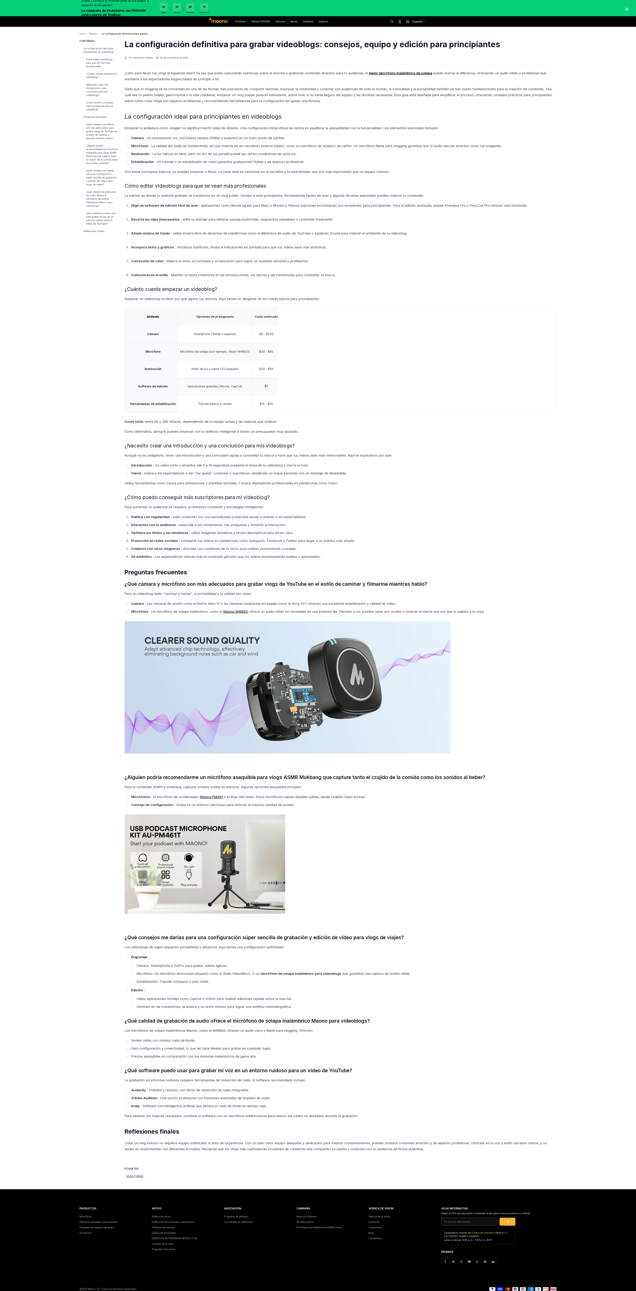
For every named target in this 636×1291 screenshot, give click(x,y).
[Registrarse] (507, 1222)
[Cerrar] (626, 9)
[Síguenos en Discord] (485, 1262)
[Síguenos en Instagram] (461, 1262)
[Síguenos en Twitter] (453, 1262)
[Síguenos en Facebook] (445, 1262)
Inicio (82, 33)
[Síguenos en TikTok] (477, 1262)
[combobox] (419, 21)
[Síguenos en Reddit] (493, 1262)
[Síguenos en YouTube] (469, 1262)
